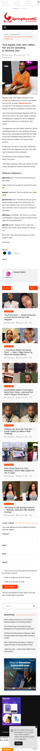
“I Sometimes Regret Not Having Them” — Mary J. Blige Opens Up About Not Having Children (18, 352)
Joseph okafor (8, 55)
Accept (18, 743)
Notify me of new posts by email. (14, 582)
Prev (7, 288)
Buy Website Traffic (6, 737)
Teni (5, 100)
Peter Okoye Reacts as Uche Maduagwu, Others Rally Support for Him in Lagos (19, 470)
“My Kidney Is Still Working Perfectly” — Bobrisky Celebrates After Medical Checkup (19, 510)
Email (4, 554)
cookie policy (22, 739)
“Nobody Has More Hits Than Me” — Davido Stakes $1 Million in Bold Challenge (19, 431)
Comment (5, 534)
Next (32, 288)
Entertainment (8, 57)
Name (4, 545)
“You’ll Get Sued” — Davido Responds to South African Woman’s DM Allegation (20, 317)
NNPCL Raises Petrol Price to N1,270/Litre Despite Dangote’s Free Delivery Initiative (18, 621)
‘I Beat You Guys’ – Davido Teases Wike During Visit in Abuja (19, 650)
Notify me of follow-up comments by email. (17, 577)
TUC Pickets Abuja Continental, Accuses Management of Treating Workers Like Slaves (19, 628)
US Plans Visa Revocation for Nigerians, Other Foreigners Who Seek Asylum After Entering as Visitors (19, 635)
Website (4, 562)
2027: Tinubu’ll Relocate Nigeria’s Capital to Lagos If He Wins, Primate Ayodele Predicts (18, 644)
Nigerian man (23, 103)
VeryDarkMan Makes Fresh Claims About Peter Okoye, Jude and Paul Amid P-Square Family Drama (18, 392)
